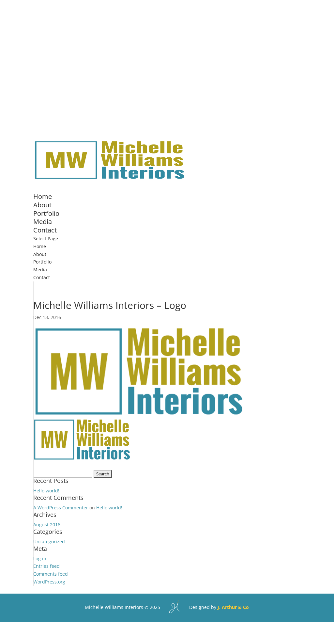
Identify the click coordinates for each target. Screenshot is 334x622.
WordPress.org (49, 582)
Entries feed (46, 566)
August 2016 (46, 524)
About (39, 254)
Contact (45, 230)
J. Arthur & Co (233, 607)
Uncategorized (49, 541)
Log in (39, 558)
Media (40, 269)
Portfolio (42, 262)
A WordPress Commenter (60, 507)
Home (39, 246)
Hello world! (46, 490)
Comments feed (50, 574)
